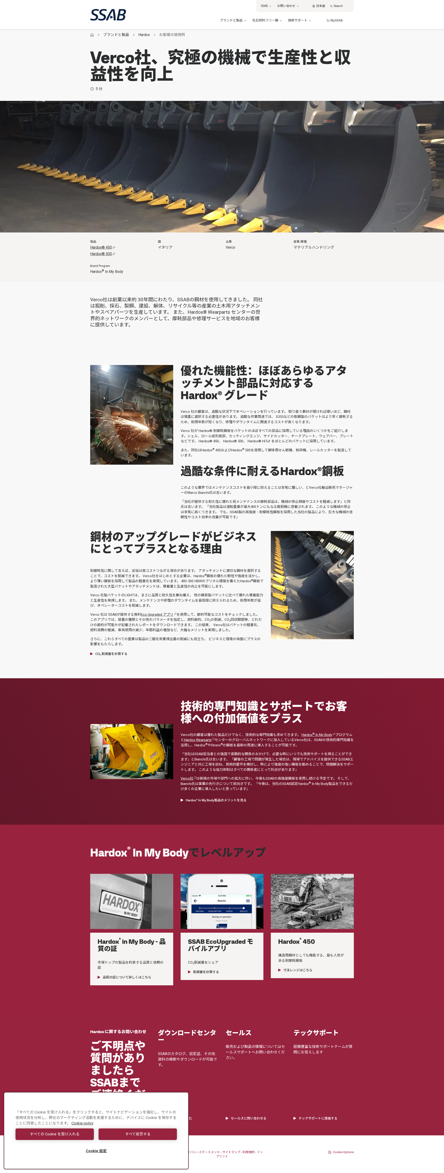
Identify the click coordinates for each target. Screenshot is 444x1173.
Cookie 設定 (96, 1151)
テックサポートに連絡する (318, 1118)
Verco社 (187, 778)
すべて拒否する (138, 1134)
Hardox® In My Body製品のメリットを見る (216, 800)
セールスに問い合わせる (248, 1118)
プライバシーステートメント (200, 1152)
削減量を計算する (206, 972)
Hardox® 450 (101, 247)
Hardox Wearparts (198, 740)
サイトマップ (231, 1152)
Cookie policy (82, 1123)
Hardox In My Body (317, 735)
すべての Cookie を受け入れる (55, 1134)
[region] (96, 1130)
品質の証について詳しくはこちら (127, 977)
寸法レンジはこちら (297, 970)
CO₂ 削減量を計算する (111, 654)
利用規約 (249, 1152)
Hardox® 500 (101, 254)
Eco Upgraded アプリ (157, 614)
